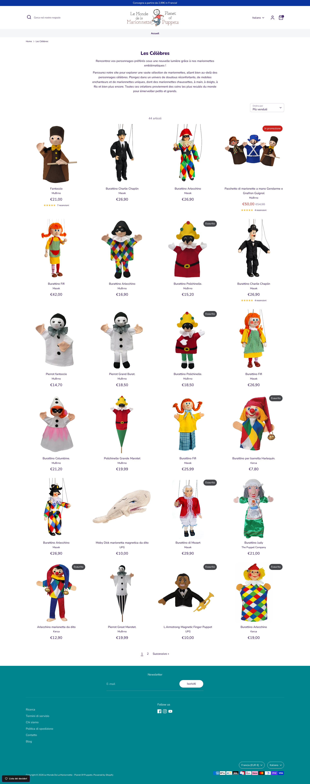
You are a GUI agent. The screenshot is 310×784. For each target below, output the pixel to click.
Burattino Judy (253, 543)
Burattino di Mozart (188, 543)
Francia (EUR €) (250, 765)
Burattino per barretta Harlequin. (253, 458)
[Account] (272, 17)
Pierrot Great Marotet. (122, 627)
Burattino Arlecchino (188, 189)
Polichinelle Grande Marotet (122, 458)
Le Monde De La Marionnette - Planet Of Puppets (68, 774)
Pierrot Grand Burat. (122, 374)
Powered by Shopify (103, 774)
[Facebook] (159, 711)
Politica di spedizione (39, 729)
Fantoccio (56, 189)
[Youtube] (170, 711)
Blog (29, 741)
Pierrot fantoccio (56, 374)
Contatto (31, 735)
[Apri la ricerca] (29, 17)
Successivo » (161, 654)
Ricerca (30, 709)
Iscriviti (191, 684)
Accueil (155, 33)
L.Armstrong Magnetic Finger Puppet (188, 627)
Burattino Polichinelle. (188, 284)
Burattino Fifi (56, 284)
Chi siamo (32, 722)
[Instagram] (165, 711)
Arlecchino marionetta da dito (56, 627)
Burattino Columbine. (56, 458)
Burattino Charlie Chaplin (122, 189)
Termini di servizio (37, 716)
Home (29, 41)
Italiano (256, 18)
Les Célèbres (42, 41)
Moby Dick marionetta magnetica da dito (122, 543)
